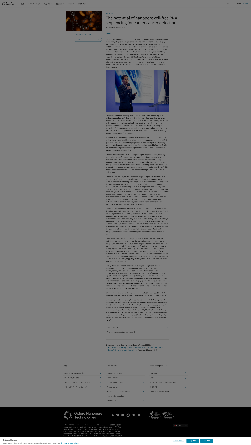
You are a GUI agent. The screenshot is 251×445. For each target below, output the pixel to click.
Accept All (206, 441)
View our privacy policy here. (69, 443)
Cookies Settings (178, 441)
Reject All (193, 441)
